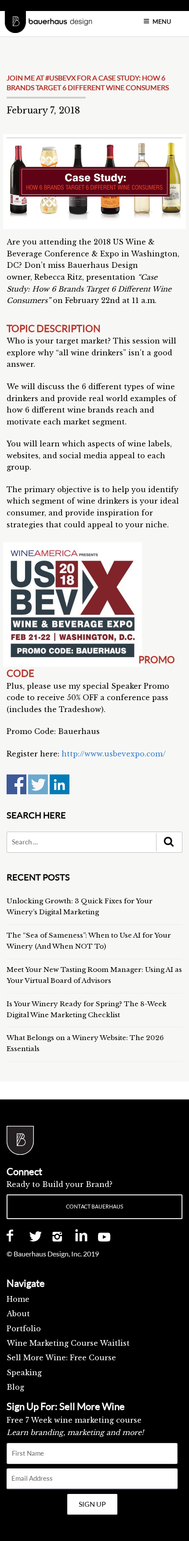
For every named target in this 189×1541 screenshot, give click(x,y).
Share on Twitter (38, 784)
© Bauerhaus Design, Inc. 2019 (53, 1253)
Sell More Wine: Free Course (61, 1357)
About (18, 1313)
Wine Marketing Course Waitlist (68, 1343)
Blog (15, 1387)
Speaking (24, 1372)
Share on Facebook (16, 784)
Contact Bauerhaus (94, 1206)
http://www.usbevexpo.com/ (114, 753)
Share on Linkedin (59, 784)
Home (18, 1299)
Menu (162, 21)
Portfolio (24, 1328)
